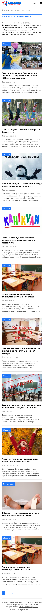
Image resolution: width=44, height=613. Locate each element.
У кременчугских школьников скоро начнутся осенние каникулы (20, 460)
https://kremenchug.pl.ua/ (28, 607)
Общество (6, 44)
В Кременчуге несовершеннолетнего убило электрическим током (20, 514)
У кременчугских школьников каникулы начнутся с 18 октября (18, 295)
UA (34, 3)
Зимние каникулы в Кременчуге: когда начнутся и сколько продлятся (22, 184)
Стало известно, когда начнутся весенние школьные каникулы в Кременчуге (18, 240)
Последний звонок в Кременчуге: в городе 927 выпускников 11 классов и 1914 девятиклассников (20, 75)
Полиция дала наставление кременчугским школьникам (16, 568)
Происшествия (8, 484)
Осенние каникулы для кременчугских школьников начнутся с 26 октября (21, 406)
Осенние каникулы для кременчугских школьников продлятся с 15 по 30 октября (21, 351)
